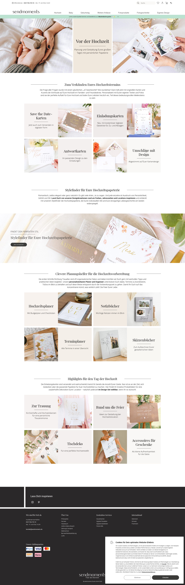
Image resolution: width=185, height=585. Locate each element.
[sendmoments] (26, 11)
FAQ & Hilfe (99, 526)
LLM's (63, 536)
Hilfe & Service (18, 3)
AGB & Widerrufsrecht (67, 526)
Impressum (64, 524)
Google (164, 564)
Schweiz (134, 521)
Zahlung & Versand (67, 528)
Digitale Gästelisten (102, 524)
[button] (162, 3)
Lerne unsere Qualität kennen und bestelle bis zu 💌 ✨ (92, 17)
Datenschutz (65, 531)
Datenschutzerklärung (148, 572)
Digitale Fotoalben (101, 521)
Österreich (135, 519)
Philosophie (64, 519)
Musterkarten (100, 519)
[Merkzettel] (158, 3)
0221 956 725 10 (29, 3)
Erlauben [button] (166, 577)
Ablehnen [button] (137, 577)
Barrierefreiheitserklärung (69, 533)
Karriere (63, 521)
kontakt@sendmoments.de (34, 529)
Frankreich (135, 524)
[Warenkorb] (166, 3)
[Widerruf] (171, 3)
